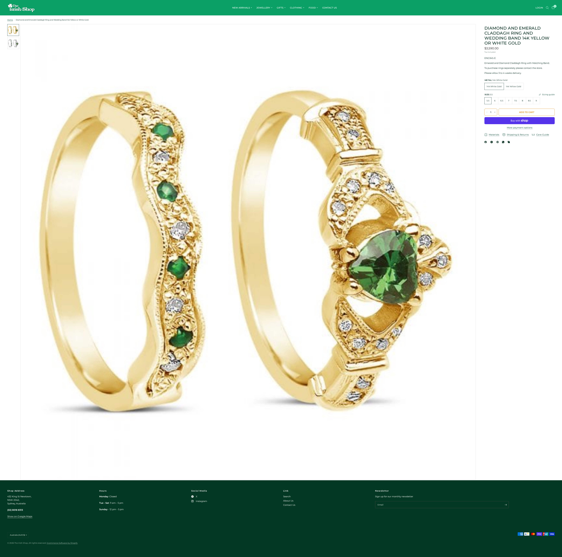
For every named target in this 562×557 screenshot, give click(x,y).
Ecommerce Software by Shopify (62, 543)
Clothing (296, 7)
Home (10, 20)
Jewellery (263, 7)
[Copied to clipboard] (509, 142)
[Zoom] (469, 30)
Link (286, 491)
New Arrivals (241, 7)
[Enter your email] (506, 504)
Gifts (280, 7)
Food (312, 7)
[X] (492, 142)
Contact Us (329, 7)
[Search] (547, 7)
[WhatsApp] (504, 142)
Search (287, 496)
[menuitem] (242, 8)
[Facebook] (486, 142)
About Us (288, 500)
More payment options (519, 127)
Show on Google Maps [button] (19, 516)
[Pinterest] (498, 142)
